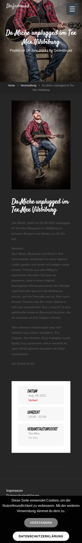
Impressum (14, 490)
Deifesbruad (17, 6)
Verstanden (41, 522)
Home (11, 85)
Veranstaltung (28, 85)
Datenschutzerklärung (41, 536)
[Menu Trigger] (72, 9)
